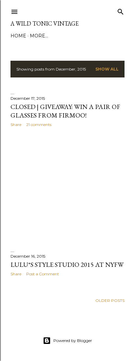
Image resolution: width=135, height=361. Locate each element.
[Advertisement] (67, 189)
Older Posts (110, 300)
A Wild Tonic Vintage (44, 23)
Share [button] (15, 124)
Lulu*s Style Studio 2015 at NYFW (67, 264)
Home (18, 36)
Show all (107, 69)
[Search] (121, 10)
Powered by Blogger (72, 340)
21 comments (38, 124)
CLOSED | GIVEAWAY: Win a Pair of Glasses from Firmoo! (65, 110)
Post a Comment (42, 273)
